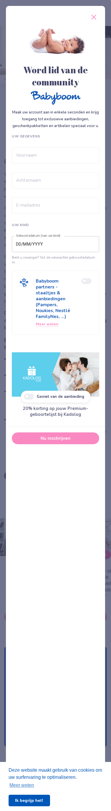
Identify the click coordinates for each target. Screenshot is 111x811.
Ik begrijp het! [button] (29, 800)
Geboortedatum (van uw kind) (38, 236)
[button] (55, 302)
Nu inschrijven (55, 438)
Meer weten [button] (21, 785)
